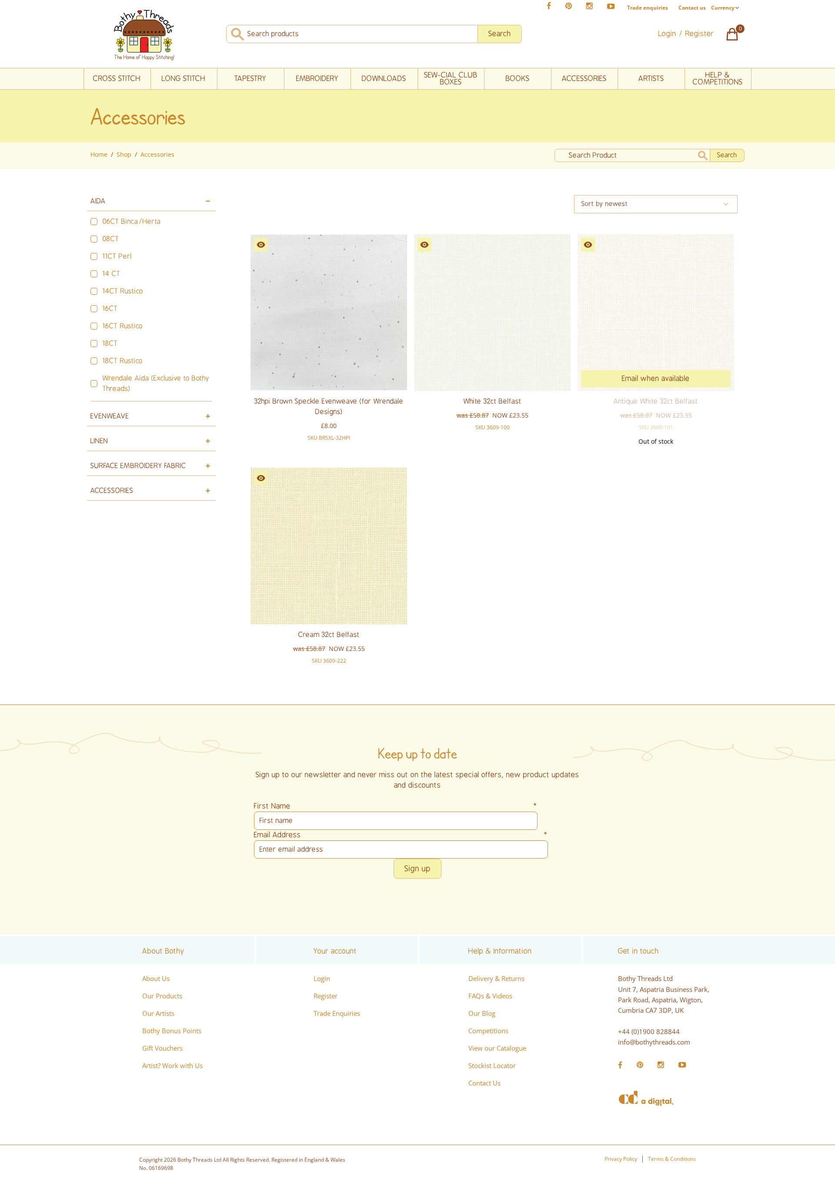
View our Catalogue (497, 1048)
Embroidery (317, 78)
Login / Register (686, 34)
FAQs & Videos (490, 995)
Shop (124, 154)
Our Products (162, 995)
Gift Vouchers (162, 1048)
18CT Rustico (123, 361)
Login (322, 978)
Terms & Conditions (672, 1159)
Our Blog (481, 1013)
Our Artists (158, 1013)
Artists (651, 78)
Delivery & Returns (496, 978)
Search (499, 34)
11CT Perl (117, 256)
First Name (396, 806)
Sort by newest (604, 204)
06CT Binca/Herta (132, 222)
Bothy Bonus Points (171, 1030)
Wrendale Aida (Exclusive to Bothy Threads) (156, 383)
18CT (110, 343)
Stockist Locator (492, 1065)
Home (98, 154)
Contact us (692, 7)
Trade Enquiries (337, 1013)
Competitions (488, 1030)
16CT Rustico (123, 326)
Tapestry (250, 78)
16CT (110, 309)
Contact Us (484, 1083)
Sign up (417, 868)
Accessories (584, 78)
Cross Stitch (117, 78)
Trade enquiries (647, 7)
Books (518, 78)
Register (325, 995)
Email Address (401, 835)
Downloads (384, 78)
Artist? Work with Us (172, 1065)
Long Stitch (184, 78)
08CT (111, 239)
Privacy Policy (621, 1159)
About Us (156, 978)
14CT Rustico (123, 291)
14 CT (111, 274)
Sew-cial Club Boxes (451, 78)
